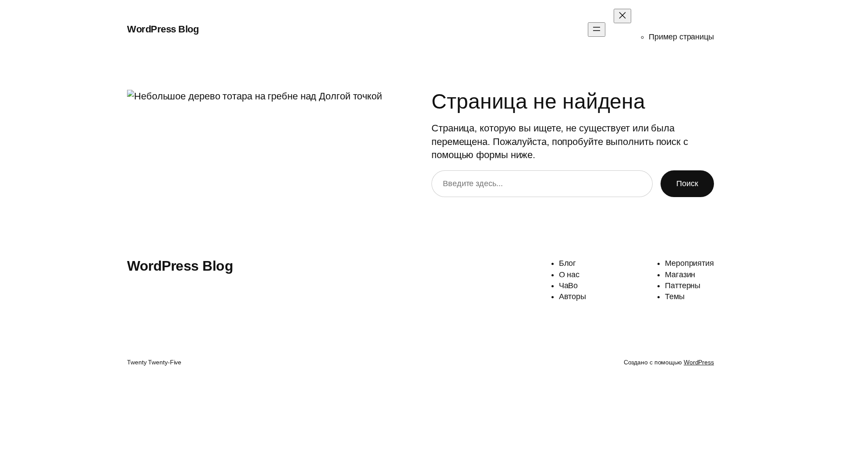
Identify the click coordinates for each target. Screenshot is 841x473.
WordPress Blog (162, 29)
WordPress (699, 362)
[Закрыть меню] (622, 16)
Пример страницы (681, 36)
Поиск (687, 183)
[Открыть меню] (596, 29)
